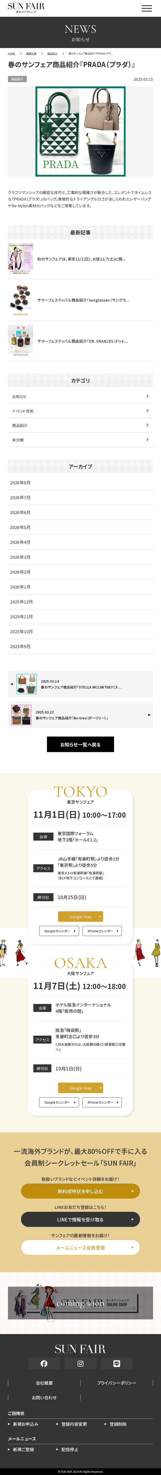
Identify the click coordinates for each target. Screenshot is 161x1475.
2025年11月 (21, 616)
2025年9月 (20, 646)
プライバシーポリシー (116, 1383)
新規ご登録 (23, 1449)
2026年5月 (20, 527)
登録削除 (118, 1424)
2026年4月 (20, 542)
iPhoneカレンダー (100, 931)
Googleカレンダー (57, 931)
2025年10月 (21, 631)
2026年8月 (20, 482)
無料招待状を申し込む (80, 1191)
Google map (80, 916)
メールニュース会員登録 (80, 1247)
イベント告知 (23, 411)
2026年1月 (20, 587)
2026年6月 (20, 512)
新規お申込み (25, 1424)
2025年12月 (21, 602)
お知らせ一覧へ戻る (80, 744)
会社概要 (44, 1383)
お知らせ (19, 396)
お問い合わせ (44, 1397)
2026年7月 (20, 497)
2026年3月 (20, 557)
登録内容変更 (74, 1424)
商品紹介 (17, 79)
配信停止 (69, 1449)
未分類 (18, 440)
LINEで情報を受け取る (80, 1219)
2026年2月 (20, 572)
